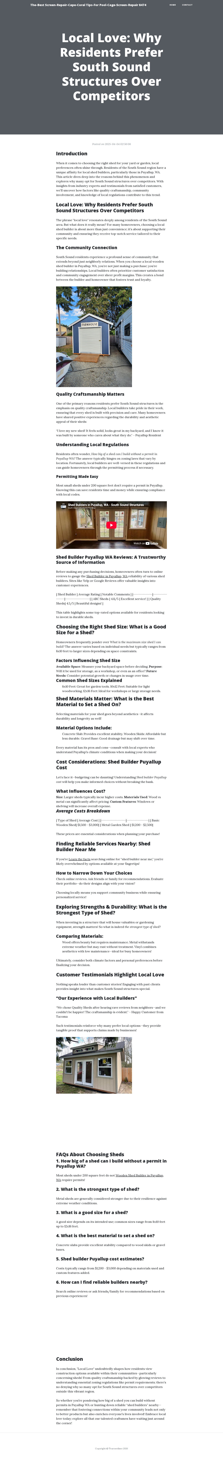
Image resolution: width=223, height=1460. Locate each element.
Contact (187, 5)
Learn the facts (79, 859)
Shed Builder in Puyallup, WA (107, 576)
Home (173, 5)
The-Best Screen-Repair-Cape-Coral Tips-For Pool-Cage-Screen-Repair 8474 (88, 5)
